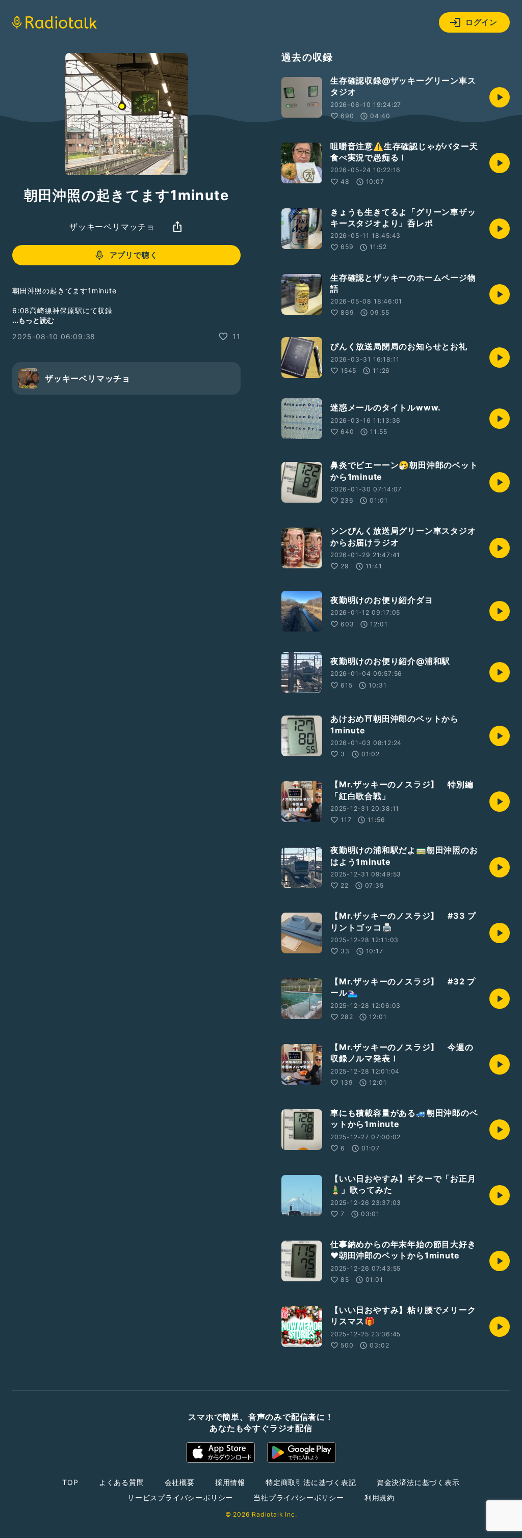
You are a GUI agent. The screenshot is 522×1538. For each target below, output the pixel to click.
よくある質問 (121, 1482)
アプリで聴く (134, 255)
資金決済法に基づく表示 (418, 1482)
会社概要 (180, 1482)
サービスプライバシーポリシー (180, 1497)
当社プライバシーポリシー (298, 1497)
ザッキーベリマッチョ (112, 227)
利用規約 (379, 1497)
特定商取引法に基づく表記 (311, 1482)
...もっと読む (33, 320)
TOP (70, 1482)
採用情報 (230, 1482)
